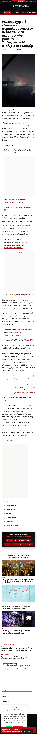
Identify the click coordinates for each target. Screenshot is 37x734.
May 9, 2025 (30, 295)
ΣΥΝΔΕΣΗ (14, 1)
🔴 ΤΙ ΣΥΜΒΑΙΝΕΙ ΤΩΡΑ (31, 12)
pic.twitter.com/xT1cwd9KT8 (13, 202)
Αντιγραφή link (27, 544)
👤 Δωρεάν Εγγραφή (10, 509)
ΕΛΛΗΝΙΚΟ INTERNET (16, 12)
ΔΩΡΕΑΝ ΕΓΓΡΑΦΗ (21, 1)
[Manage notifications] (3, 730)
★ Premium (7, 513)
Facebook (9, 540)
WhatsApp (21, 540)
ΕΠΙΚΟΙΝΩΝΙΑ (34, 1)
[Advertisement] (18, 177)
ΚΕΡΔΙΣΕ (26, 1)
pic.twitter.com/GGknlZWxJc (13, 335)
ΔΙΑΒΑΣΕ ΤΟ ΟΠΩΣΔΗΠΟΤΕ (15, 730)
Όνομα (5, 690)
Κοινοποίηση (17, 544)
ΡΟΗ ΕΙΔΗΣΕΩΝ (7, 12)
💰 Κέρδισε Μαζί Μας (10, 505)
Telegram (7, 544)
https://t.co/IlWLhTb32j (16, 332)
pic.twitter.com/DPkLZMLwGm (24, 393)
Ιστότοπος (5, 702)
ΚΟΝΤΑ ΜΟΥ (23, 12)
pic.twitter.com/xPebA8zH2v (13, 248)
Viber (28, 540)
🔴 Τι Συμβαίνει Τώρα (11, 525)
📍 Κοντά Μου (8, 521)
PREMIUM (30, 1)
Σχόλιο (5, 670)
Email (4, 696)
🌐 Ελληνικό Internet (10, 517)
